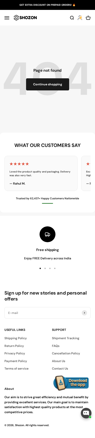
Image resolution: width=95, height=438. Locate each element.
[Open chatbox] (86, 413)
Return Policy (14, 346)
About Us (58, 361)
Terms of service (16, 368)
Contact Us (60, 368)
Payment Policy (15, 361)
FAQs (55, 346)
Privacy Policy (14, 353)
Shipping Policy (15, 338)
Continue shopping (47, 84)
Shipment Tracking (65, 338)
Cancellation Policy (66, 353)
